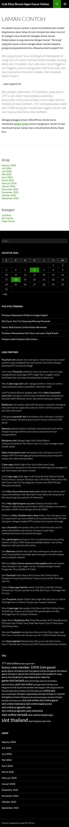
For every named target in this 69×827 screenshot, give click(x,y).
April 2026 (7, 177)
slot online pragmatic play (16, 707)
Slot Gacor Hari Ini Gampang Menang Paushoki (26, 321)
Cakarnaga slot (15, 383)
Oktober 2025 (9, 195)
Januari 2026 (8, 186)
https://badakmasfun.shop (25, 515)
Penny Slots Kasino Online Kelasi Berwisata (24, 327)
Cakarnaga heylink (17, 587)
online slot (49, 690)
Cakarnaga (7, 464)
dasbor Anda (21, 123)
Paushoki (17, 371)
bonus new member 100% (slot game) (29, 667)
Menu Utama (65, 4)
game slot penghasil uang (49, 674)
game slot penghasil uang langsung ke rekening (26, 677)
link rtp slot (17, 687)
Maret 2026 (8, 180)
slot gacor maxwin (55, 694)
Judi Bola (6, 215)
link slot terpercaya (35, 691)
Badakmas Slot (21, 620)
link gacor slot (7, 687)
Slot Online (7, 218)
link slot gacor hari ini (54, 687)
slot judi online (30, 700)
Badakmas (7, 404)
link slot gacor (40, 687)
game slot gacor (10, 674)
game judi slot (25, 671)
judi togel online (39, 684)
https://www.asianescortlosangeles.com (31, 563)
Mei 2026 (7, 174)
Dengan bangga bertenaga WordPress (18, 823)
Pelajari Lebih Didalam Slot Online (19, 339)
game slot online (26, 674)
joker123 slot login (32, 681)
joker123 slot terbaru (48, 681)
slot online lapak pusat (39, 703)
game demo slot (10, 671)
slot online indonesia (13, 703)
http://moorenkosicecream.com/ (23, 491)
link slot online (7, 691)
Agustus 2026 (9, 165)
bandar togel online (27, 663)
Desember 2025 (10, 189)
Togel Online (8, 221)
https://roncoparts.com (14, 452)
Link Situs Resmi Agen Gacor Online (25, 4)
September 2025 (10, 198)
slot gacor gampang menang (31, 694)
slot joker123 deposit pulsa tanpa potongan (29, 697)
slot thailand (15, 720)
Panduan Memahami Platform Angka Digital (25, 315)
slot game (7, 697)
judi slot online (24, 684)
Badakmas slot (9, 440)
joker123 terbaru (8, 684)
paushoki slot (19, 416)
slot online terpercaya (40, 714)
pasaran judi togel (9, 694)
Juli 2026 (6, 168)
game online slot (41, 671)
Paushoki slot (9, 359)
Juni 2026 (7, 171)
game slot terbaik (13, 680)
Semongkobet (14, 641)
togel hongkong (34, 721)
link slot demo (28, 687)
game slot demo (59, 671)
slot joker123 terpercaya (11, 700)
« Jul (5, 294)
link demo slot (52, 684)
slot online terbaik (14, 715)
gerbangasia (13, 539)
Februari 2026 (9, 183)
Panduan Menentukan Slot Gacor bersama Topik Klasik (30, 333)
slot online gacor (48, 700)
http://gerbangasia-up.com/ (21, 503)
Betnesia (6, 428)
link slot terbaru (20, 691)
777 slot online (10, 663)
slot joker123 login (54, 697)
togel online (46, 721)
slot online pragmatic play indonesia (22, 710)
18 (15, 279)
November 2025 (10, 192)
